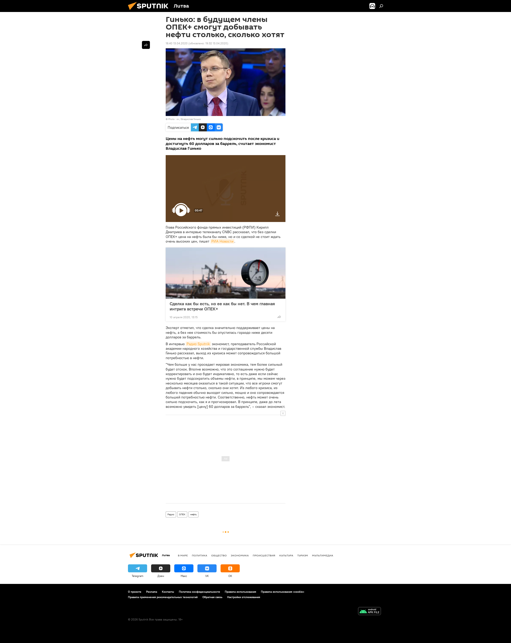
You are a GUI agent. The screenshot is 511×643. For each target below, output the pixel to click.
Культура (286, 555)
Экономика (240, 555)
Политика (199, 555)
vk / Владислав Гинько (188, 119)
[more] (279, 317)
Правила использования (240, 591)
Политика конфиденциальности (199, 591)
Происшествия (264, 555)
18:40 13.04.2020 (177, 43)
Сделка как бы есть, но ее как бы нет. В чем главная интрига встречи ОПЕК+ (222, 306)
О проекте (134, 591)
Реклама (151, 591)
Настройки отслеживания (243, 597)
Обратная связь (212, 597)
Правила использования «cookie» (282, 591)
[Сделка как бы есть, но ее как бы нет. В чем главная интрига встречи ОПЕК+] (225, 273)
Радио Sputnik (198, 344)
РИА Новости (222, 241)
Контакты (168, 591)
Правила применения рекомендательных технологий (163, 597)
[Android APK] (369, 611)
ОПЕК (182, 514)
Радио (170, 514)
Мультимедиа (322, 555)
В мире (183, 555)
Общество (219, 555)
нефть (193, 514)
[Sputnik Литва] (150, 11)
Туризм (302, 555)
